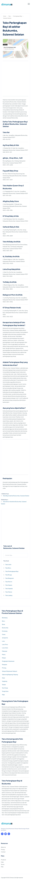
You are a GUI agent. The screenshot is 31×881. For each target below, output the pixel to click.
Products (3, 859)
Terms (2, 864)
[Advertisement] (15, 79)
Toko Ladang (8, 595)
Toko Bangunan (9, 578)
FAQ (2, 866)
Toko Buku (8, 568)
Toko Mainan (8, 592)
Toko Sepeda (9, 588)
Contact (3, 852)
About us (3, 847)
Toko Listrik (8, 564)
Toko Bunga (8, 575)
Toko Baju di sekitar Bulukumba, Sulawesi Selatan (16, 495)
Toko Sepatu (8, 585)
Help (2, 862)
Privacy (3, 849)
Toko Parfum (8, 581)
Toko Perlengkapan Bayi (11, 571)
